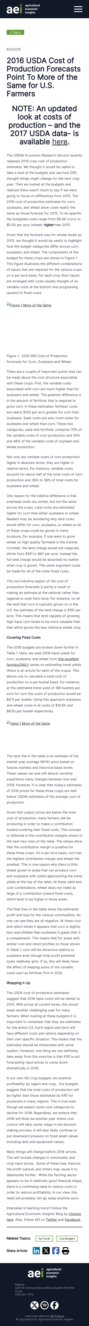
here (60, 141)
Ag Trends (44, 1238)
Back (17, 32)
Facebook (72, 1220)
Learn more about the (44, 1316)
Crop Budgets (67, 1238)
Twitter (52, 1220)
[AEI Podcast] (44, 1305)
